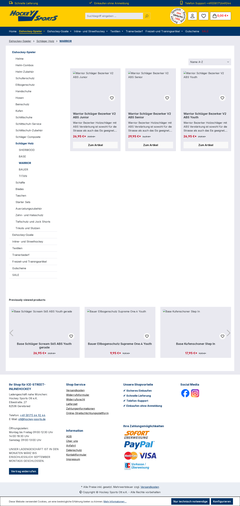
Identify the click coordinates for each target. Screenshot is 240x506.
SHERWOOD (27, 150)
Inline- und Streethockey (27, 241)
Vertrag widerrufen (23, 471)
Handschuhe (23, 91)
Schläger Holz (25, 143)
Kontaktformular (76, 454)
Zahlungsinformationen (80, 408)
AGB (69, 436)
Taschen (21, 195)
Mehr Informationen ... (115, 501)
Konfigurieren (222, 501)
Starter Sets (23, 202)
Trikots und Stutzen (28, 228)
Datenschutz (74, 450)
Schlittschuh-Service (28, 123)
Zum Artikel (95, 145)
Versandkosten (75, 390)
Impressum (73, 459)
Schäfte (20, 182)
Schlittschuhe (24, 117)
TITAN (23, 176)
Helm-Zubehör (25, 71)
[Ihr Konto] (192, 15)
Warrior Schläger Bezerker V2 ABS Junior (94, 115)
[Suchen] (147, 16)
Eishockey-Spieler (24, 52)
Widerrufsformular (77, 394)
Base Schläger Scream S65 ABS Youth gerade (44, 345)
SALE (15, 275)
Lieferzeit (71, 404)
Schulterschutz (25, 78)
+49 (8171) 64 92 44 (32, 415)
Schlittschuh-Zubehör (29, 130)
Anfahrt (71, 445)
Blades (20, 189)
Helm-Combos (24, 65)
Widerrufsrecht (75, 399)
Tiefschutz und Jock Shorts (33, 221)
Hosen (20, 97)
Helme (20, 58)
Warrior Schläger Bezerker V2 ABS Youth (205, 115)
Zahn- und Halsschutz (29, 215)
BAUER (23, 169)
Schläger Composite (28, 137)
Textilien (17, 248)
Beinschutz (22, 104)
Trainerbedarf (20, 255)
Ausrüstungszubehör (29, 208)
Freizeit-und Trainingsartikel (29, 261)
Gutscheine (19, 268)
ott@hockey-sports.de (32, 419)
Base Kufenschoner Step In (195, 343)
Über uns (72, 441)
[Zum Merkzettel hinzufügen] (112, 98)
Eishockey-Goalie (22, 234)
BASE (22, 156)
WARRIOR (25, 163)
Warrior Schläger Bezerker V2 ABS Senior (149, 115)
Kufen (19, 110)
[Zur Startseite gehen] (33, 16)
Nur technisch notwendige (190, 501)
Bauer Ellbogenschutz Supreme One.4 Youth (120, 343)
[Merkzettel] (203, 15)
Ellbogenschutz (25, 84)
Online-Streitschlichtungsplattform (87, 413)
